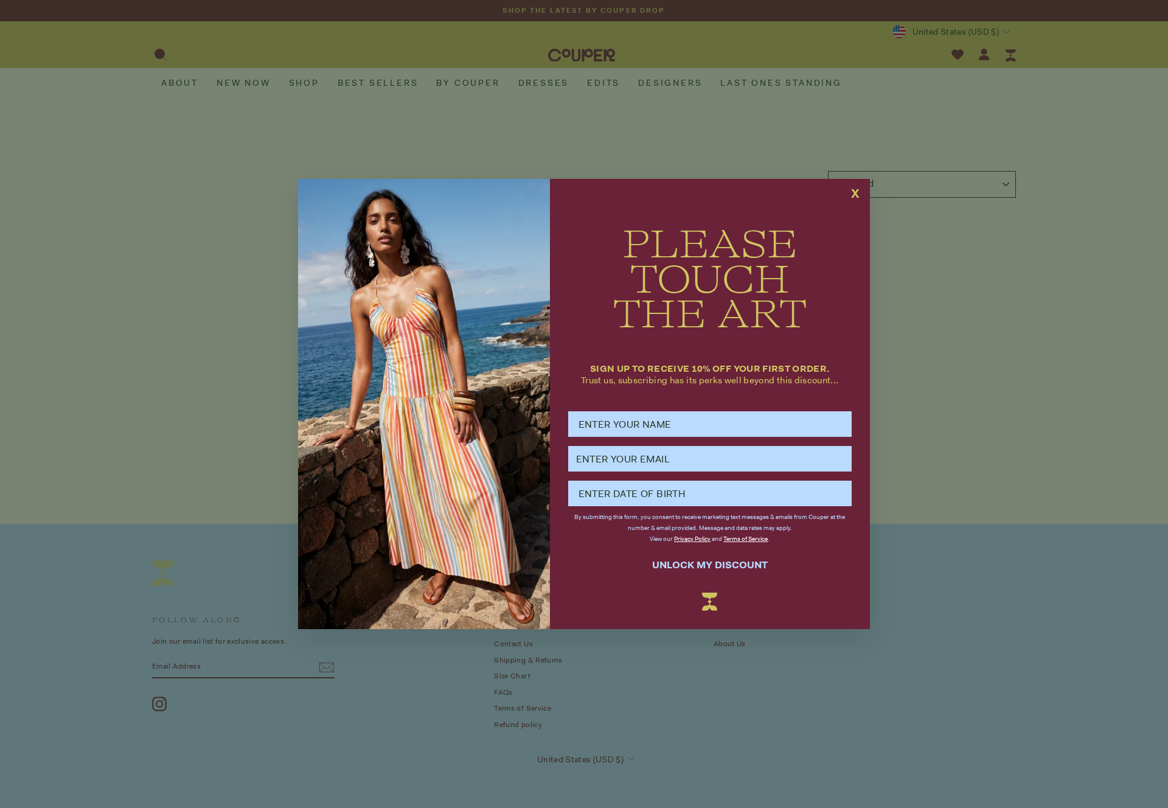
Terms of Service (745, 539)
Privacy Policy (692, 539)
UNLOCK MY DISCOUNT (710, 565)
